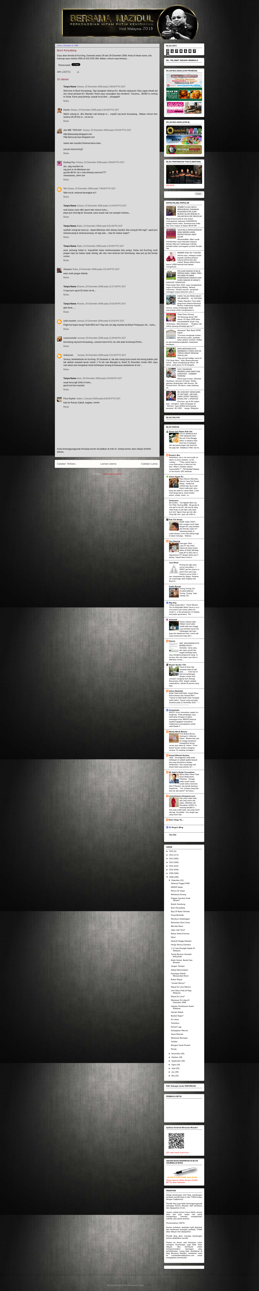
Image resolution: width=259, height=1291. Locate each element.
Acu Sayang (174, 541)
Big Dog (172, 603)
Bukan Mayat (176, 979)
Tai (64, 188)
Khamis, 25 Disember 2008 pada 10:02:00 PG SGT (101, 304)
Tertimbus (175, 1023)
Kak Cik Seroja (175, 519)
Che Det (172, 835)
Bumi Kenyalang (178, 908)
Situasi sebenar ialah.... (188, 622)
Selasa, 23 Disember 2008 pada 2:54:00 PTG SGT (95, 110)
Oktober (175, 1057)
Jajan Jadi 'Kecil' (178, 930)
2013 (171, 858)
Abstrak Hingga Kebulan (181, 941)
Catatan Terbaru (66, 463)
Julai (173, 1068)
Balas (66, 101)
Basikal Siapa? (177, 1016)
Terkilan (174, 1041)
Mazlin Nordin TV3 (177, 665)
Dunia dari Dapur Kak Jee (180, 431)
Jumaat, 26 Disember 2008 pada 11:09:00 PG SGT (101, 338)
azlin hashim (69, 321)
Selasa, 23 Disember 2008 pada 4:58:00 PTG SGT (100, 162)
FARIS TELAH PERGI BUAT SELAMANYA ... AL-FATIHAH (189, 297)
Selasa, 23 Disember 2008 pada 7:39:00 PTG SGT (91, 188)
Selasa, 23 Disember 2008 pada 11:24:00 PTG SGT (102, 206)
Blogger (148, 1285)
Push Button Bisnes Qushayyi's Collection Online (187, 736)
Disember (175, 880)
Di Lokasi (175, 1019)
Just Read (173, 563)
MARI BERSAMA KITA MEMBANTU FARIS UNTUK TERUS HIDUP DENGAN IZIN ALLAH (189, 352)
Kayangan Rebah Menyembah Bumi (179, 974)
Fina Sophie (69, 398)
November (176, 1053)
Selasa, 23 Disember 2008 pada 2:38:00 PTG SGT (101, 86)
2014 (171, 855)
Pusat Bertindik (177, 915)
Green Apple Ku (176, 477)
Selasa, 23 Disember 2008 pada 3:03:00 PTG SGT (107, 130)
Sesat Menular (177, 1034)
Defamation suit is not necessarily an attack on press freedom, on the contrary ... (183, 459)
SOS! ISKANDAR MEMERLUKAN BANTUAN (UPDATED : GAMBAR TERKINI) (188, 372)
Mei (173, 1076)
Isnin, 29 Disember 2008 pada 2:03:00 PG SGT (99, 378)
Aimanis (67, 269)
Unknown (68, 355)
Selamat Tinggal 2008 (180, 883)
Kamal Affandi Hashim (179, 755)
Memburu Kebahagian (180, 919)
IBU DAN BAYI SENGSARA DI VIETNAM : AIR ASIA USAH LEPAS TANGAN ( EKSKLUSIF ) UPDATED (188, 395)
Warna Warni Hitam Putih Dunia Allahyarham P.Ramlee (189, 776)
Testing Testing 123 (187, 589)
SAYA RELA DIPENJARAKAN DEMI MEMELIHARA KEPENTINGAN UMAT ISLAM (189, 233)
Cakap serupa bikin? (177, 605)
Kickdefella (174, 710)
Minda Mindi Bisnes (178, 732)
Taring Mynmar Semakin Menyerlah (181, 955)
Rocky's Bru (174, 455)
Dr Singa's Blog (176, 827)
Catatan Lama (149, 463)
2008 (171, 877)
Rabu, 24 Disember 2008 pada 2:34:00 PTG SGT (100, 246)
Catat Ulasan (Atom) (112, 474)
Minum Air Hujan (178, 891)
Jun (173, 1072)
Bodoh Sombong (178, 904)
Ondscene (173, 500)
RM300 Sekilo (177, 887)
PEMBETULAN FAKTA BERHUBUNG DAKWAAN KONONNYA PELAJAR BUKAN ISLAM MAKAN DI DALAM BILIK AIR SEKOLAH (189, 211)
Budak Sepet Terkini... (188, 522)
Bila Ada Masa (177, 926)
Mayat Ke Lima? (178, 996)
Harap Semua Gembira (181, 945)
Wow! (173, 937)
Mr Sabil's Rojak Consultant (182, 772)
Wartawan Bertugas (179, 1038)
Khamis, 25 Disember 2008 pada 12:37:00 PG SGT (101, 286)
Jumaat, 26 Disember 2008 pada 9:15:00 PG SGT (100, 321)
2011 (171, 866)
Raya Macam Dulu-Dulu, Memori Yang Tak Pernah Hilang (189, 481)
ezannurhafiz (70, 338)
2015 (171, 851)
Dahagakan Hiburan (179, 1030)
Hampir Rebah (177, 1012)
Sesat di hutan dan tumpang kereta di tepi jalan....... (188, 669)
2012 (171, 862)
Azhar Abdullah (176, 691)
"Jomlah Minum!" (178, 983)
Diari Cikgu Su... (176, 820)
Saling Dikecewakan (179, 970)
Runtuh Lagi (176, 1027)
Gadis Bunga (175, 586)
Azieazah (173, 620)
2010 (171, 869)
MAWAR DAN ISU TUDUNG (189, 253)
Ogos (174, 1065)
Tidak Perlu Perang (185, 314)
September (176, 1061)
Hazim (66, 110)
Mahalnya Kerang (178, 894)
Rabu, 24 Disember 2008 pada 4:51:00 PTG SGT (96, 269)
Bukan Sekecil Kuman (180, 933)
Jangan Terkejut (178, 966)
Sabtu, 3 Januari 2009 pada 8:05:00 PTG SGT (98, 398)
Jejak (171, 758)
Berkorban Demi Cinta (180, 922)
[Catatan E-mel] (77, 72)
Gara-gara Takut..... (187, 543)
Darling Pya (69, 162)
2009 (171, 873)
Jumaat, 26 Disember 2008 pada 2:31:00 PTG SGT (101, 355)
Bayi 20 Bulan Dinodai (180, 911)
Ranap (174, 1049)
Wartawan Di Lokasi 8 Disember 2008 (180, 1001)
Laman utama (108, 463)
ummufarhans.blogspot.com (182, 796)
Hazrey (172, 641)
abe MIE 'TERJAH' (72, 130)
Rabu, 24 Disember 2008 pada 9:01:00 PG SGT (100, 226)
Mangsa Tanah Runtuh (180, 1045)
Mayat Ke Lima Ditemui (181, 987)
